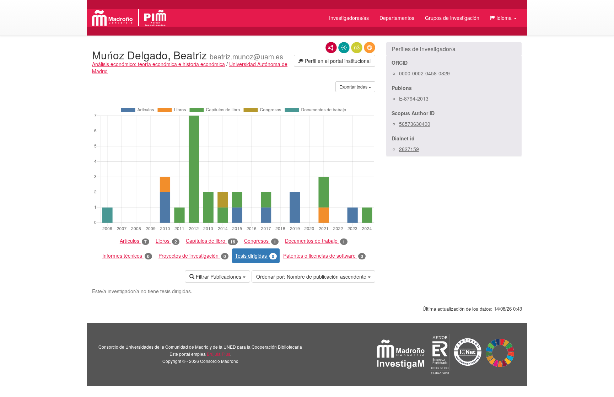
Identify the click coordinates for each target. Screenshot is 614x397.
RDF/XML (331, 47)
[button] (503, 18)
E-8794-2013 (414, 98)
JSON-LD (344, 47)
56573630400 (414, 123)
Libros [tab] (166, 241)
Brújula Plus (218, 354)
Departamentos (396, 17)
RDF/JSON (369, 47)
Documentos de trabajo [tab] (315, 241)
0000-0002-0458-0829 (424, 73)
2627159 (409, 148)
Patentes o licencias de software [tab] (323, 255)
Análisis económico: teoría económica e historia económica (158, 64)
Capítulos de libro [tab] (210, 241)
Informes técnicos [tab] (126, 255)
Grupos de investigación (452, 17)
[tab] (454, 49)
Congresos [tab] (260, 241)
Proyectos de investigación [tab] (192, 255)
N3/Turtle (356, 47)
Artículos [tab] (133, 241)
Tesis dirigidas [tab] (254, 255)
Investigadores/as (349, 17)
